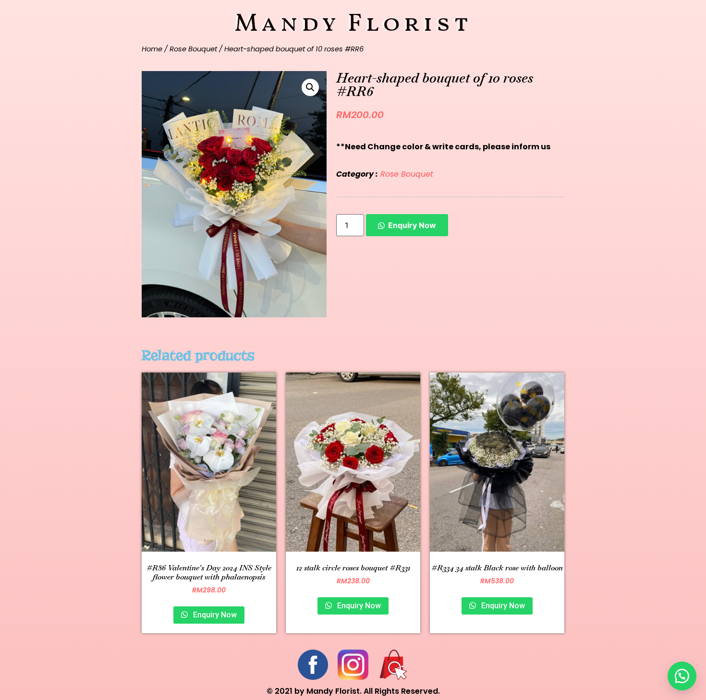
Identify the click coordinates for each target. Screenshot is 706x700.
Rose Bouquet (193, 49)
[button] (682, 676)
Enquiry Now (412, 225)
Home (152, 49)
